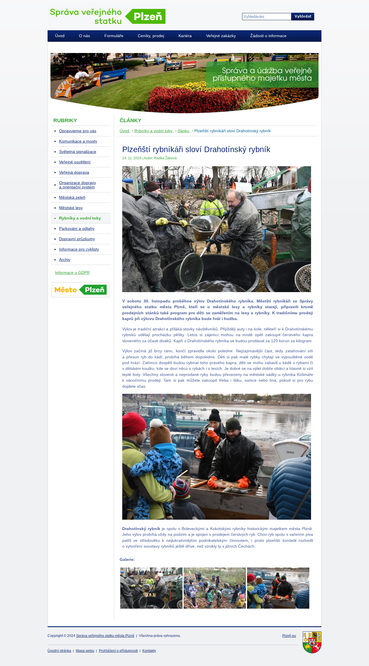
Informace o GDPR (72, 272)
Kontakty (149, 651)
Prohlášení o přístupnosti (118, 651)
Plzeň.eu (289, 636)
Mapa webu (85, 651)
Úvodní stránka (59, 651)
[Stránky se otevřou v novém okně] (80, 298)
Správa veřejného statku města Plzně (105, 636)
